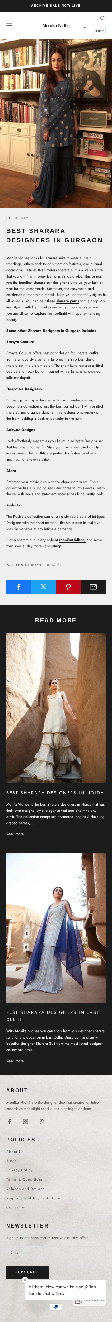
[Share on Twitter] (43, 587)
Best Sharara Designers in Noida (55, 793)
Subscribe (27, 1272)
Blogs (11, 1161)
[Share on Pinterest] (68, 587)
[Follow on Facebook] (9, 1121)
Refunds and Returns (25, 1189)
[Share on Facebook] (18, 587)
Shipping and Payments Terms (34, 1198)
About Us (15, 1152)
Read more (15, 834)
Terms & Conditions (24, 1179)
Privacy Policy (19, 1170)
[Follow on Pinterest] (42, 1121)
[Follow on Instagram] (25, 1121)
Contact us (16, 1207)
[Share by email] (93, 587)
